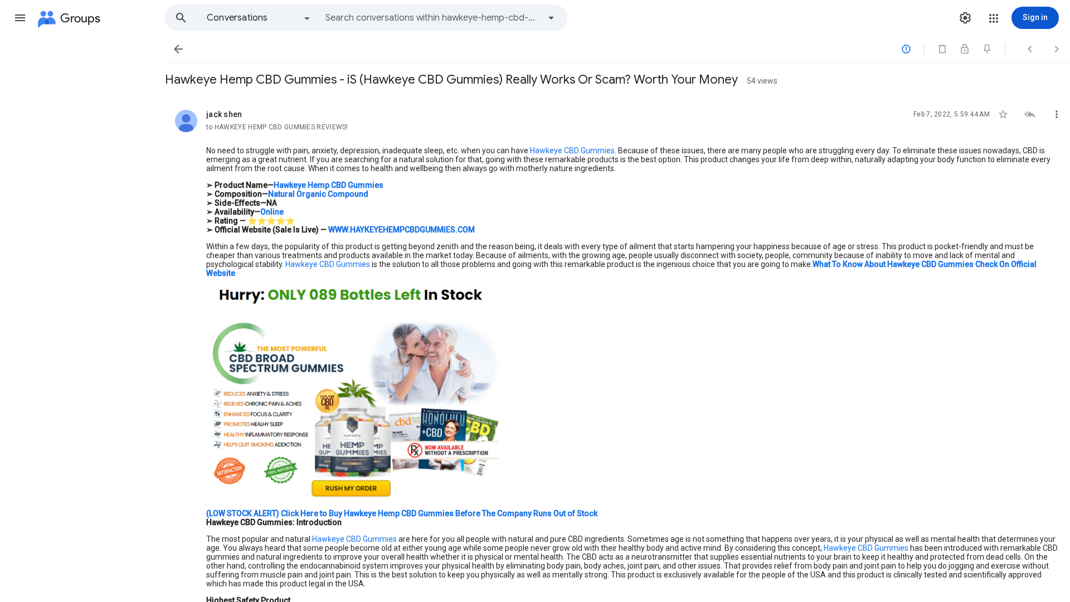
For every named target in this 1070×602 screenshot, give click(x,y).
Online (272, 211)
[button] (20, 17)
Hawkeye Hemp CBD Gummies (328, 185)
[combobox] (432, 18)
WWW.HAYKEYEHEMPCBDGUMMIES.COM (401, 229)
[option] (259, 18)
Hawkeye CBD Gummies (572, 150)
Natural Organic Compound (318, 194)
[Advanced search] (551, 18)
